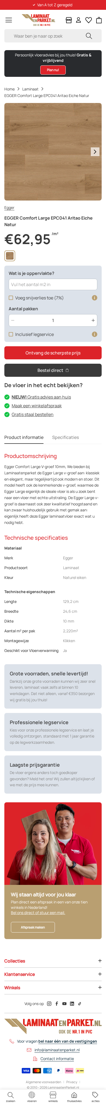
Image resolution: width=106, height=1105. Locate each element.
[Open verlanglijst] (88, 20)
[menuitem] (10, 1097)
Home (9, 89)
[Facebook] (57, 1003)
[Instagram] (49, 1003)
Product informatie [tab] (23, 437)
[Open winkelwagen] (99, 20)
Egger (9, 207)
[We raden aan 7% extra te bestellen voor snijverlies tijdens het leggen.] (94, 297)
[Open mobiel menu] (8, 20)
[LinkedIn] (72, 1003)
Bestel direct (50, 370)
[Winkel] (69, 20)
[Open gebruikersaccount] (78, 20)
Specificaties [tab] (65, 437)
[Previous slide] (11, 151)
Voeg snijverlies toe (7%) (39, 298)
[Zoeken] (89, 35)
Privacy (71, 1082)
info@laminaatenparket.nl (57, 1049)
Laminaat (30, 89)
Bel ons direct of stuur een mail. (38, 912)
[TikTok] (79, 1003)
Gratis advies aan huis (41, 397)
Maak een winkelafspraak (37, 406)
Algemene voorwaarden (43, 1082)
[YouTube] (64, 1003)
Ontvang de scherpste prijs (53, 353)
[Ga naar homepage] (38, 20)
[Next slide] (95, 151)
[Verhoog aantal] (93, 320)
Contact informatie (57, 1058)
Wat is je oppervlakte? (31, 273)
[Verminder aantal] (13, 320)
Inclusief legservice (34, 334)
